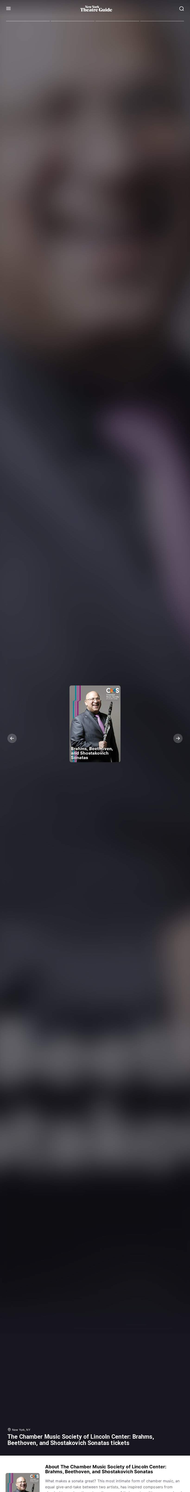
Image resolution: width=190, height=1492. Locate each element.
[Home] (96, 8)
